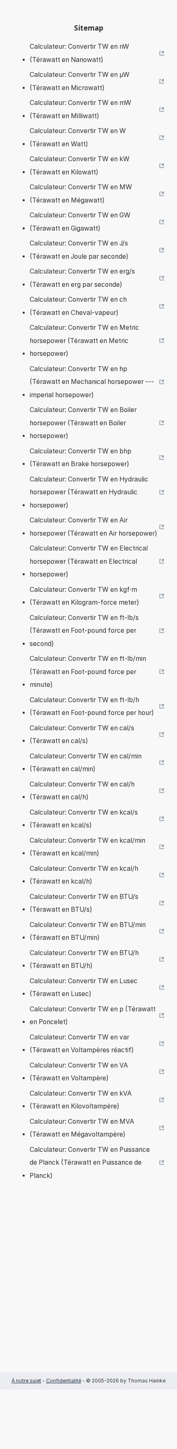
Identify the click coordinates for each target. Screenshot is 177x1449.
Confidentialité (63, 1381)
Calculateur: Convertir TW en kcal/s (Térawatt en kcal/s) (84, 818)
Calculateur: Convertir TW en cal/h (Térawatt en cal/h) (82, 790)
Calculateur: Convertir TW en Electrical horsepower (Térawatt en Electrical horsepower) (89, 561)
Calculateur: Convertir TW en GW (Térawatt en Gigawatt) (80, 221)
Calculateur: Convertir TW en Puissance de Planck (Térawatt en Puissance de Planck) (90, 1163)
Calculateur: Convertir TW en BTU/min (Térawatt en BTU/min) (88, 931)
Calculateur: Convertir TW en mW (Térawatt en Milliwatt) (80, 109)
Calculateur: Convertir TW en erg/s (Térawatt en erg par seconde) (82, 277)
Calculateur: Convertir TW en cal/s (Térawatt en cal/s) (82, 734)
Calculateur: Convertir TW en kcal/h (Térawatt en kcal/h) (84, 875)
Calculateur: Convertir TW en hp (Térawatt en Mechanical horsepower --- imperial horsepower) (92, 382)
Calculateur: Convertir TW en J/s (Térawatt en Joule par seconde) (79, 249)
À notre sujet (26, 1381)
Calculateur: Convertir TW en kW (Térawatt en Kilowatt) (80, 165)
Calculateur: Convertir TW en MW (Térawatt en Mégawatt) (81, 193)
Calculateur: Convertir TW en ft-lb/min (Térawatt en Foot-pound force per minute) (88, 672)
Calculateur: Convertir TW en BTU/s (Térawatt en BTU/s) (84, 903)
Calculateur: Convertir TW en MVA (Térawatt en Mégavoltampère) (82, 1128)
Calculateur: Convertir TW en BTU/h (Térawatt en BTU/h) (84, 959)
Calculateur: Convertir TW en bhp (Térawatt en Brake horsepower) (80, 457)
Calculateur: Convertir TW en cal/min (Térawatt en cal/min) (86, 762)
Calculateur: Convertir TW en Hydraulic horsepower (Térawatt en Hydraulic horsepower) (89, 492)
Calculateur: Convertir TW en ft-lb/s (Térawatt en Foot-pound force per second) (84, 631)
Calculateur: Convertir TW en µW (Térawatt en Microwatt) (80, 81)
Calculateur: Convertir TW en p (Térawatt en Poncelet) (93, 1015)
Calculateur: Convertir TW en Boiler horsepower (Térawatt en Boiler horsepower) (83, 423)
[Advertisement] (88, 1288)
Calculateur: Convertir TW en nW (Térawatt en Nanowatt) (79, 53)
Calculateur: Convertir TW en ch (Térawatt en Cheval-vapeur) (78, 306)
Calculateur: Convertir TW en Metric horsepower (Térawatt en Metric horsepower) (84, 340)
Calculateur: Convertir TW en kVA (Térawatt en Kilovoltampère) (81, 1100)
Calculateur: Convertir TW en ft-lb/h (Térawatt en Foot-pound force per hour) (92, 706)
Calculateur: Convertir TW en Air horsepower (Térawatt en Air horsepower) (93, 526)
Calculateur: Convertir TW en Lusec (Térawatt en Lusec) (83, 987)
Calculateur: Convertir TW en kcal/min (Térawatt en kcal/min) (87, 847)
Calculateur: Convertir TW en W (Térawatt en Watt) (78, 137)
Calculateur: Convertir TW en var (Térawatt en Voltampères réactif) (82, 1043)
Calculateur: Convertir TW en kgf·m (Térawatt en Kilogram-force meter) (84, 596)
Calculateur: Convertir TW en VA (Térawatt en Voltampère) (79, 1071)
